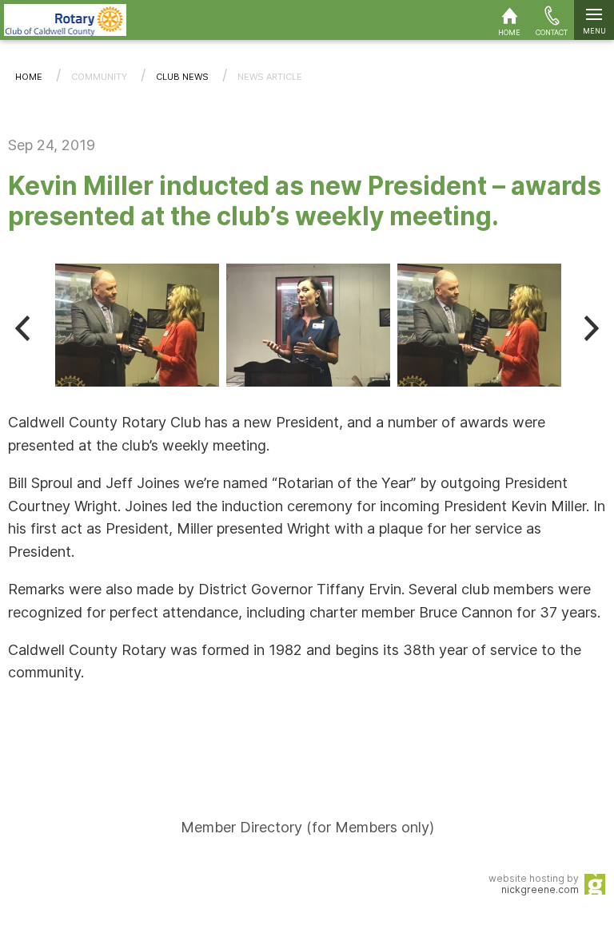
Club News (182, 76)
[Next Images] (591, 328)
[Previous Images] (22, 328)
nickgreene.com (540, 889)
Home (28, 76)
